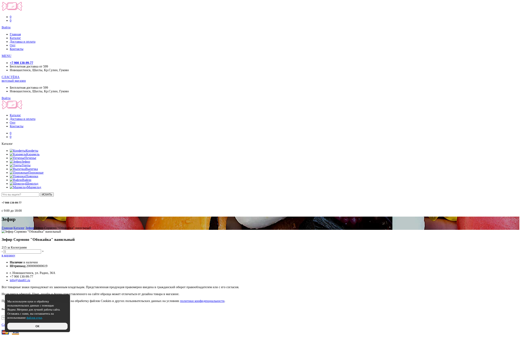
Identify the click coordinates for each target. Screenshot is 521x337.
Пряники (32, 176)
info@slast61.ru (20, 280)
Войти (6, 27)
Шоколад (32, 183)
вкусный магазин (14, 80)
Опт (12, 45)
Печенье (30, 158)
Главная (15, 34)
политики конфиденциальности (202, 301)
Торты (26, 165)
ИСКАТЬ (47, 194)
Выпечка (31, 169)
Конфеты (32, 150)
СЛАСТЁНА (11, 77)
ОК (37, 326)
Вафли (26, 180)
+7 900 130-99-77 (21, 62)
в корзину (8, 255)
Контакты (16, 49)
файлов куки (34, 317)
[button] (6, 56)
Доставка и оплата (22, 41)
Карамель (32, 154)
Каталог (15, 38)
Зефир (26, 161)
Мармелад (34, 187)
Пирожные (36, 172)
